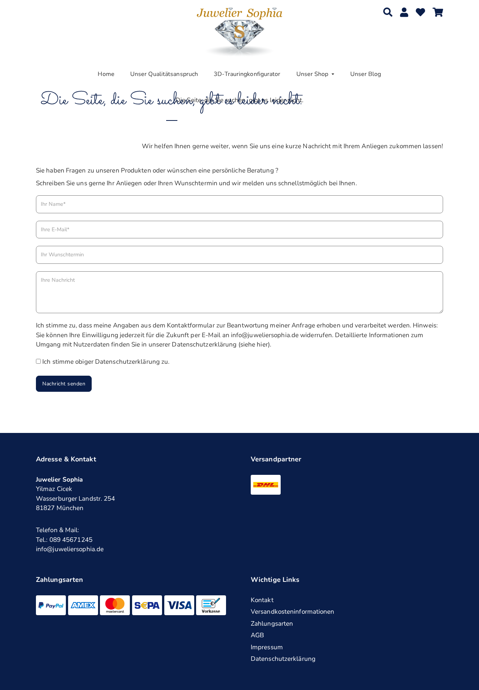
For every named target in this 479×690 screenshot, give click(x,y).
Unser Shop (312, 74)
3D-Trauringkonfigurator (247, 74)
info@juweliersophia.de (70, 549)
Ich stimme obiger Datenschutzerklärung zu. (106, 361)
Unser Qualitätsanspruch (164, 74)
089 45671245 (70, 539)
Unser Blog (365, 74)
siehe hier (254, 344)
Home (106, 74)
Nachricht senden (63, 383)
